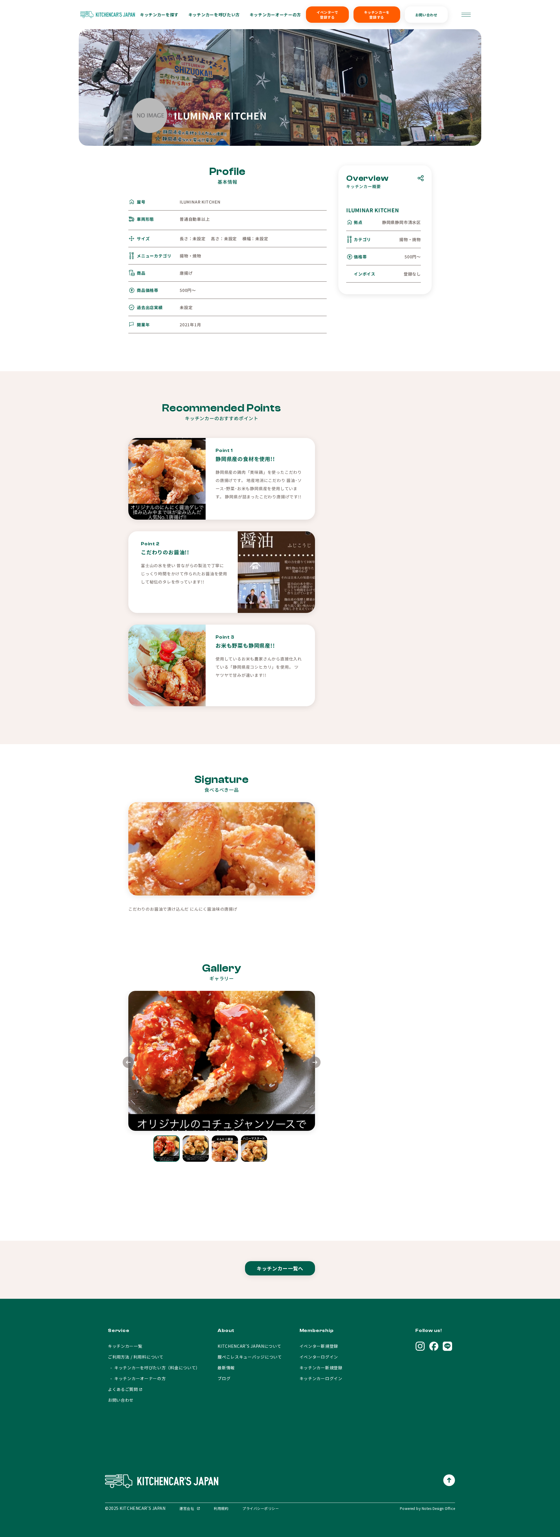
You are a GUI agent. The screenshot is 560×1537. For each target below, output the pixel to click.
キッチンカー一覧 (125, 1346)
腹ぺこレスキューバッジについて (250, 1357)
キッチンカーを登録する (377, 15)
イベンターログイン (319, 1357)
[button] (315, 1063)
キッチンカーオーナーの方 (275, 14)
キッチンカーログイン (321, 1378)
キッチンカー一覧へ (280, 1268)
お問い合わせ (426, 14)
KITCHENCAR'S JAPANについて (249, 1346)
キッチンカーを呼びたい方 (214, 14)
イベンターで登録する (327, 15)
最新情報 (226, 1367)
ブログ (224, 1378)
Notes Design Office (438, 1508)
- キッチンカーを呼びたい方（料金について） (154, 1367)
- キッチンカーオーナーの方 (137, 1378)
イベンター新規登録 (319, 1346)
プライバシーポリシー (260, 1508)
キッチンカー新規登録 (321, 1367)
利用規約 (221, 1508)
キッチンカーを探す (159, 14)
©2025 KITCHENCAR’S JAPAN (135, 1508)
